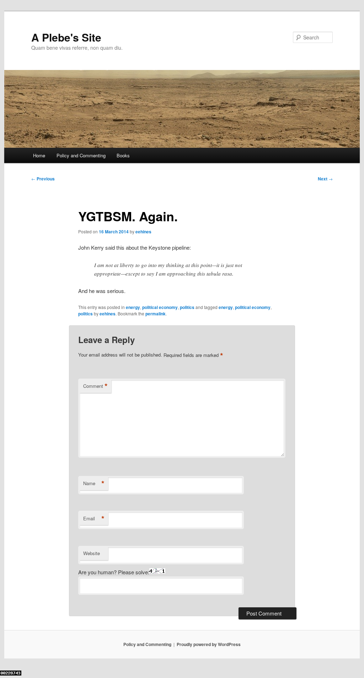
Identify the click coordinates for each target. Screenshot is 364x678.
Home (39, 155)
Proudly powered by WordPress (209, 644)
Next (325, 178)
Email (94, 518)
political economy (160, 307)
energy (133, 307)
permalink (155, 313)
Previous (43, 178)
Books (123, 155)
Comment (95, 386)
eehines (143, 231)
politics (187, 307)
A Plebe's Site (66, 37)
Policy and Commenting (81, 155)
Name (94, 483)
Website (91, 553)
